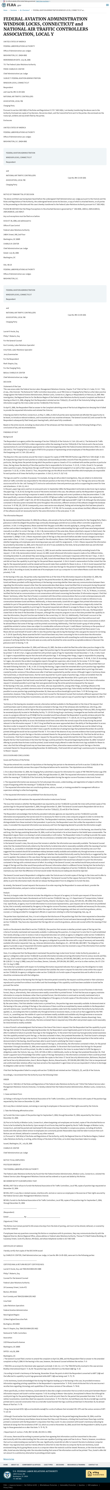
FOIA (5, 1485)
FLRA (14, 5)
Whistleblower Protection (48, 1485)
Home (5, 10)
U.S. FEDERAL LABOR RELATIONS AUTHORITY (35, 1471)
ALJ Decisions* (25, 10)
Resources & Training (76, 1465)
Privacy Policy (8, 1487)
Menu (107, 5)
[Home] (4, 5)
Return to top (8, 1459)
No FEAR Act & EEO (30, 1485)
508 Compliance (93, 1485)
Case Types (48, 1465)
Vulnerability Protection (68, 1485)
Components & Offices (31, 1465)
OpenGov (82, 1485)
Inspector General (15, 1485)
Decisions (13, 10)
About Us (15, 1465)
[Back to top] (104, 1484)
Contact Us (93, 1465)
